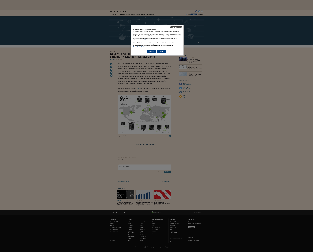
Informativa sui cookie (149, 39)
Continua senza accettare (176, 27)
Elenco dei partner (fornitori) (139, 46)
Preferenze (151, 51)
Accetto (161, 51)
